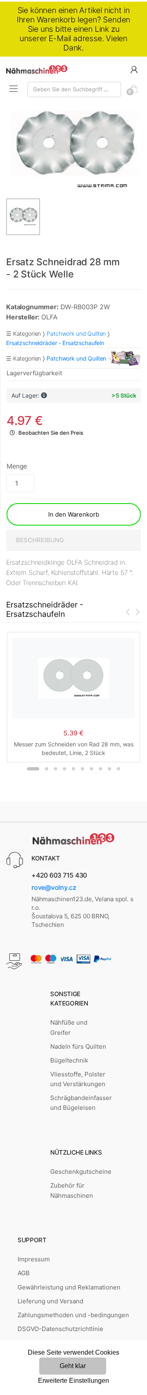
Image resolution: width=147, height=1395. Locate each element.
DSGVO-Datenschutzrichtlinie (60, 1329)
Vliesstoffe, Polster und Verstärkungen (77, 1079)
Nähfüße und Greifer (68, 1027)
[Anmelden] (134, 69)
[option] (73, 150)
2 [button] (46, 768)
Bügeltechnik (69, 1060)
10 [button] (118, 768)
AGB (24, 1273)
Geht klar (73, 1365)
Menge (17, 466)
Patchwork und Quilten (76, 333)
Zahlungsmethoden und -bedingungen (73, 1315)
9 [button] (109, 768)
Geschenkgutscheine (80, 1171)
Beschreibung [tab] (40, 540)
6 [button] (82, 768)
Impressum (34, 1259)
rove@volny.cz (53, 887)
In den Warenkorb (73, 514)
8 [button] (100, 768)
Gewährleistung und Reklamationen (69, 1287)
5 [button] (73, 768)
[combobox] (74, 89)
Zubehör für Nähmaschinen (71, 1190)
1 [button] (33, 768)
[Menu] (13, 89)
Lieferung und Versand (50, 1301)
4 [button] (64, 768)
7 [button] (91, 768)
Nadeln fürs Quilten (78, 1046)
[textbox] (74, 89)
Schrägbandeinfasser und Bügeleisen (81, 1102)
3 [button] (55, 768)
